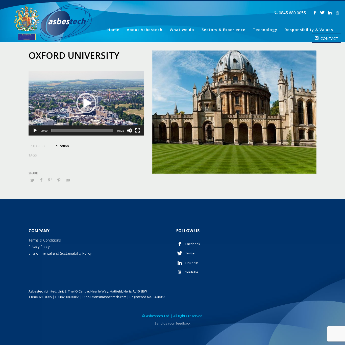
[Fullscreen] (137, 130)
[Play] (35, 130)
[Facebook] (314, 12)
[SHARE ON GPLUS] (50, 180)
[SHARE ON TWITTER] (32, 180)
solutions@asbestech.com (106, 297)
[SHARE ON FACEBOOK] (41, 180)
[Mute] (129, 130)
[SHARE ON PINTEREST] (59, 180)
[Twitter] (322, 12)
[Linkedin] (330, 12)
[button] (86, 103)
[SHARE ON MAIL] (67, 180)
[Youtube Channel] (337, 12)
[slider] (82, 130)
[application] (86, 103)
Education (61, 146)
